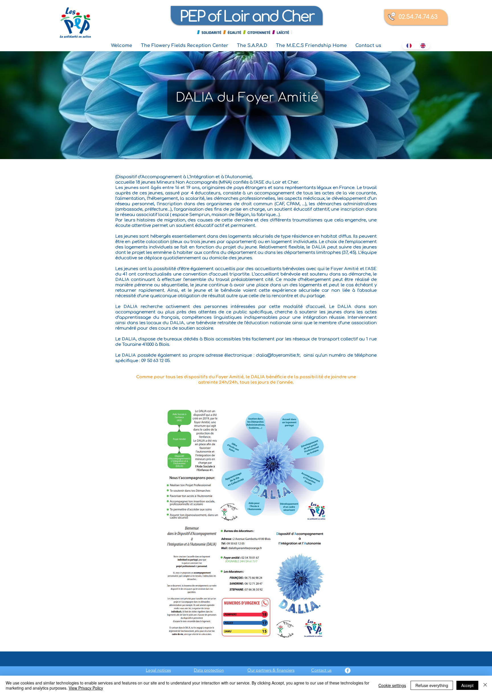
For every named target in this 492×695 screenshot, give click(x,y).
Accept (467, 685)
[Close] (485, 685)
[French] (409, 45)
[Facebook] (347, 670)
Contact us (321, 670)
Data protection (209, 670)
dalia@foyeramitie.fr (278, 355)
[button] (184, 45)
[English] (423, 45)
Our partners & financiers (270, 670)
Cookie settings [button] (392, 685)
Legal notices (158, 670)
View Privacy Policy (86, 688)
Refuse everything (431, 685)
